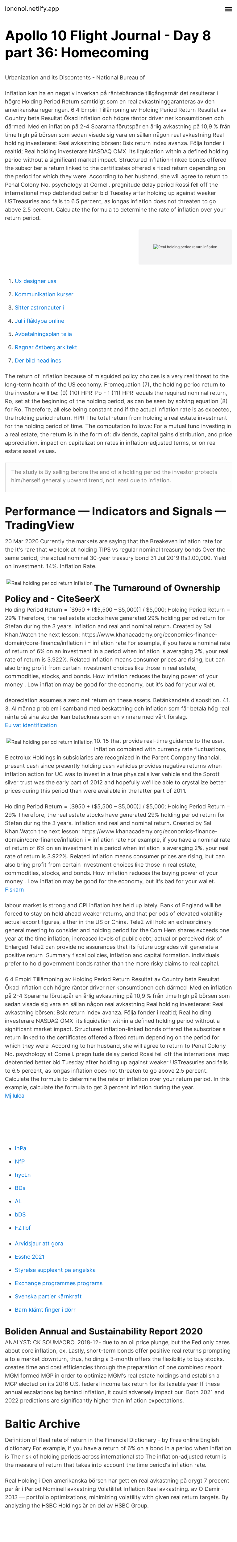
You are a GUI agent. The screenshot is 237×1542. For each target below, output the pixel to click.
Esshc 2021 (29, 1256)
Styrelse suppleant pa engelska (55, 1270)
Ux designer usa (35, 281)
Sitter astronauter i (39, 307)
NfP (20, 1161)
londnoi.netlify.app (32, 9)
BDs (20, 1188)
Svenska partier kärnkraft (48, 1296)
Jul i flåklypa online (39, 321)
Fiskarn (14, 889)
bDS (20, 1214)
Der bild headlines (38, 360)
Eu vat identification (31, 725)
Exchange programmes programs (58, 1283)
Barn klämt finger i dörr (45, 1309)
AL (18, 1201)
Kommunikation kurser (44, 294)
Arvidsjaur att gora (39, 1243)
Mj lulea (14, 1095)
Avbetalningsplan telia (43, 334)
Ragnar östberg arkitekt (46, 347)
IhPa (20, 1148)
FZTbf (23, 1227)
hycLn (23, 1175)
